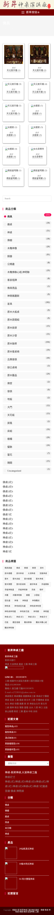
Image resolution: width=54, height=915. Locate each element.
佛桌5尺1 (8, 500)
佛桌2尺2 (8, 482)
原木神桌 (20, 573)
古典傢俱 (12, 359)
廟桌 (13, 68)
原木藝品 (12, 375)
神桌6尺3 (8, 546)
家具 (9, 304)
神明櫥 (36, 611)
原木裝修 (12, 343)
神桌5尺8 (8, 542)
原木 (42, 568)
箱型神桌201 (10, 732)
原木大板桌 (13, 312)
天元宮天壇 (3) (13, 92)
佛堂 (9, 383)
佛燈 (34, 568)
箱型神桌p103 (11, 726)
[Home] (3, 28)
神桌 (9, 232)
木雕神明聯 (17, 595)
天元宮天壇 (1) (13, 70)
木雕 (6, 595)
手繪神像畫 (9, 590)
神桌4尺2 (8, 533)
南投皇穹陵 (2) (39, 178)
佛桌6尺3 (8, 509)
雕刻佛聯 (28, 622)
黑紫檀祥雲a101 (12, 749)
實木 (6, 579)
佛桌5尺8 (8, 505)
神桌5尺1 (8, 537)
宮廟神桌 (43, 573)
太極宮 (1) (37, 113)
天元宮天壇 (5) (13, 113)
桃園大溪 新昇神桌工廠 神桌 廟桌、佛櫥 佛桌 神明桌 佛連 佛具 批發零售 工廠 (31, 911)
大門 (9, 407)
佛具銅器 (8, 568)
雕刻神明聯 (9, 628)
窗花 (9, 454)
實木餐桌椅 (21, 584)
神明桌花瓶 (24, 611)
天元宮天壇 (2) (39, 70)
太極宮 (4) (11, 157)
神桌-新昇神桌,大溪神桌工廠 (21, 772)
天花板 (11, 415)
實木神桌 (39, 579)
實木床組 (16, 579)
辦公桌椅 (12, 367)
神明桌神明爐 (10, 611)
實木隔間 (8, 584)
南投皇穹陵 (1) (13, 178)
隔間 (9, 463)
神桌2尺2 (8, 519)
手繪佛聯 (45, 584)
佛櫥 (9, 240)
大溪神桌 (31, 573)
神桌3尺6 (8, 528)
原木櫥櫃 (8, 573)
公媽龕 (11, 264)
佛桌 (18, 568)
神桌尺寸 (43, 617)
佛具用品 (12, 288)
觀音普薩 (16, 622)
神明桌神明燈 (35, 606)
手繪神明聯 (22, 590)
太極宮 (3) (37, 135)
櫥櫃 (9, 439)
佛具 (9, 216)
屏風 (9, 423)
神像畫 (25, 601)
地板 (9, 399)
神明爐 (46, 611)
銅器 (9, 256)
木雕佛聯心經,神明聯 (18, 272)
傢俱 (9, 391)
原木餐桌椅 (13, 351)
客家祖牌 (12, 280)
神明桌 (7, 606)
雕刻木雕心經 (41, 622)
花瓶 (6, 622)
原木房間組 (13, 319)
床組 (9, 431)
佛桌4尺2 (8, 496)
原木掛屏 (12, 327)
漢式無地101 (10, 738)
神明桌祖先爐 (20, 606)
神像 (16, 601)
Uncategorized (14, 471)
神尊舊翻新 (13, 296)
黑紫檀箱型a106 (12, 743)
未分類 (8, 828)
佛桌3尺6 (8, 491)
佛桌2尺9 (8, 486)
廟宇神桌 (33, 584)
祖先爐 (7, 601)
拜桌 (33, 590)
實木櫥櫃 (28, 579)
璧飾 (9, 447)
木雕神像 (12, 248)
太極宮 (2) (11, 135)
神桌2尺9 (8, 523)
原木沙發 (12, 335)
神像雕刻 (36, 601)
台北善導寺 (37, 157)
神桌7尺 (7, 551)
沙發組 (37, 595)
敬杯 (41, 590)
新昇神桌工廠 (11, 656)
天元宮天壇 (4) (39, 92)
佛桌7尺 (7, 514)
